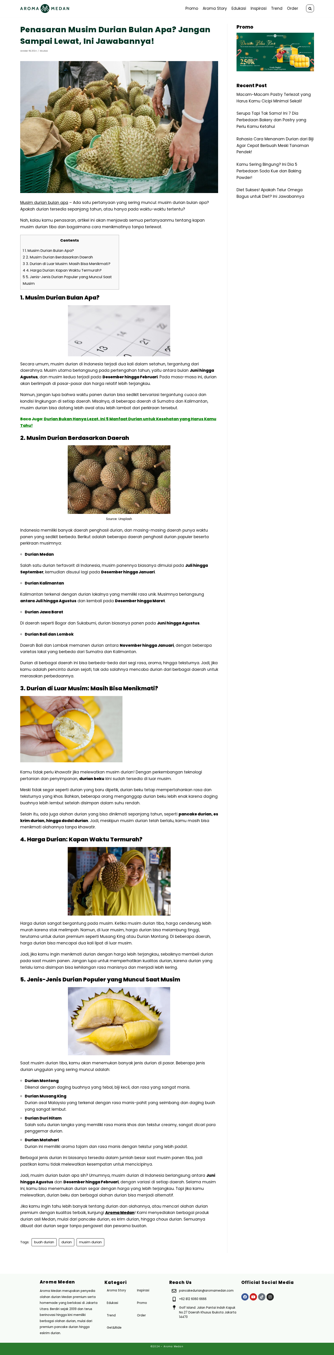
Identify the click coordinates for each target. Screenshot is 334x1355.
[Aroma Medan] (44, 8)
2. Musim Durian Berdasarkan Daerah (58, 257)
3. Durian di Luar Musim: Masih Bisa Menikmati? (66, 263)
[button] (310, 8)
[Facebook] (245, 1297)
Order (292, 8)
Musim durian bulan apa (44, 202)
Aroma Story (215, 8)
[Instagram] (270, 1297)
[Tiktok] (261, 1297)
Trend (276, 8)
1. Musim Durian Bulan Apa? (48, 250)
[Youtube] (253, 1297)
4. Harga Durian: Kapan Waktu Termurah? (62, 270)
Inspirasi (259, 8)
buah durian (44, 1242)
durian (66, 1242)
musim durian (90, 1242)
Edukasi (239, 8)
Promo (191, 8)
